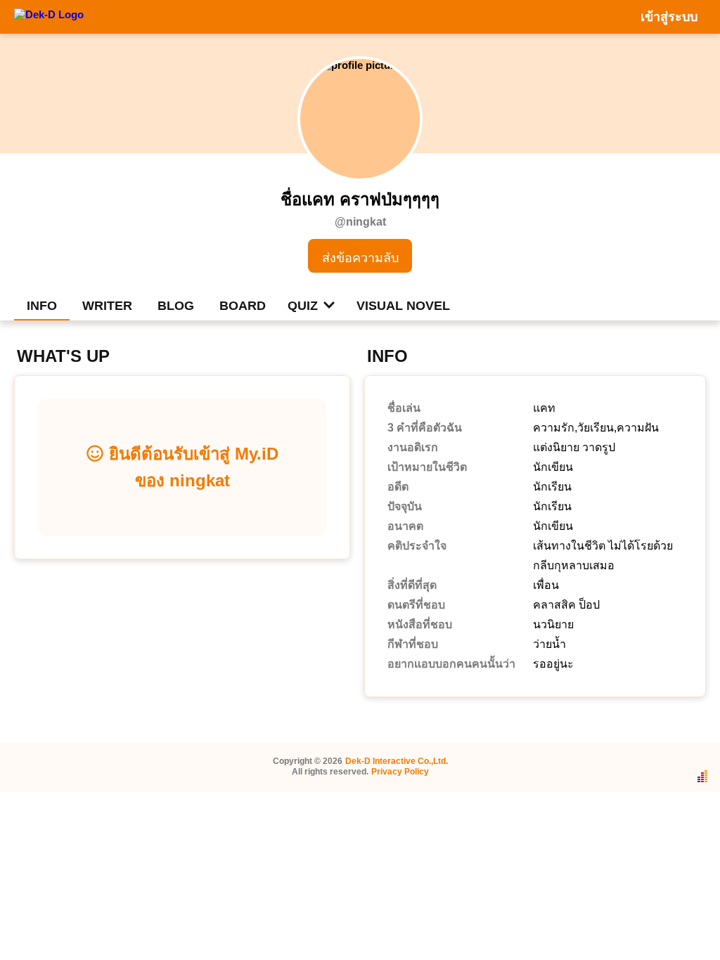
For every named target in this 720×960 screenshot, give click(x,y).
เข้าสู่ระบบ (669, 17)
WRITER (107, 306)
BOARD (242, 306)
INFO (42, 306)
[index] (49, 16)
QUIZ (303, 306)
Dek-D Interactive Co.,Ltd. (396, 761)
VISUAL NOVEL (403, 306)
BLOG (176, 306)
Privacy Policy (400, 772)
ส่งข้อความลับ (360, 258)
